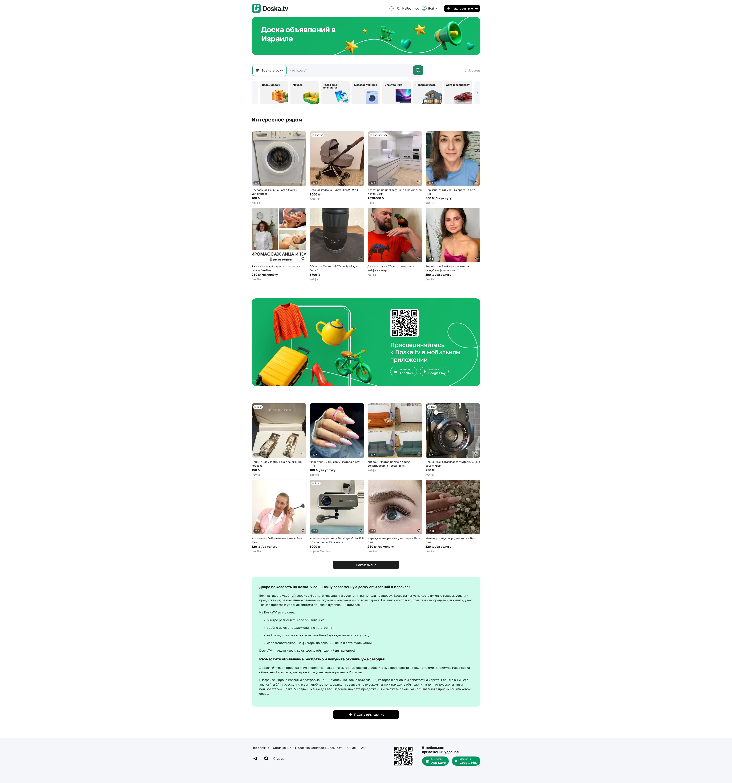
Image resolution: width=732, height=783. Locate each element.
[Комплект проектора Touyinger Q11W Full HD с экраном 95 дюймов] (337, 516)
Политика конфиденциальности (319, 748)
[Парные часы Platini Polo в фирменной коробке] (279, 440)
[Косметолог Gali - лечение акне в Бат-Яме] (279, 516)
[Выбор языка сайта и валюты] (391, 8)
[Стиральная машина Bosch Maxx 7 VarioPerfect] (279, 168)
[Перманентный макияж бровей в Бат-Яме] (452, 168)
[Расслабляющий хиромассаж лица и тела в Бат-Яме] (279, 244)
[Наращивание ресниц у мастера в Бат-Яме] (395, 516)
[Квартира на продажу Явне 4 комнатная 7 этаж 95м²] (395, 168)
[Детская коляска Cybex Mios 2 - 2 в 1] (337, 166)
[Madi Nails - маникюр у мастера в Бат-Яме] (337, 440)
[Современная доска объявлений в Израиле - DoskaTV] (270, 8)
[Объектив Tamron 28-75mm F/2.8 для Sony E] (337, 244)
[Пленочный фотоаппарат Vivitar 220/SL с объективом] (452, 440)
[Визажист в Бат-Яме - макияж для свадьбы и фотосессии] (452, 244)
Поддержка (260, 748)
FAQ (363, 748)
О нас (351, 748)
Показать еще (366, 565)
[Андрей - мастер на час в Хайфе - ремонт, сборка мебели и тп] (395, 437)
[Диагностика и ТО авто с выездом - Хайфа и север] (395, 242)
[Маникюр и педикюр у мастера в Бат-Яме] (452, 516)
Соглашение (282, 748)
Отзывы (279, 758)
